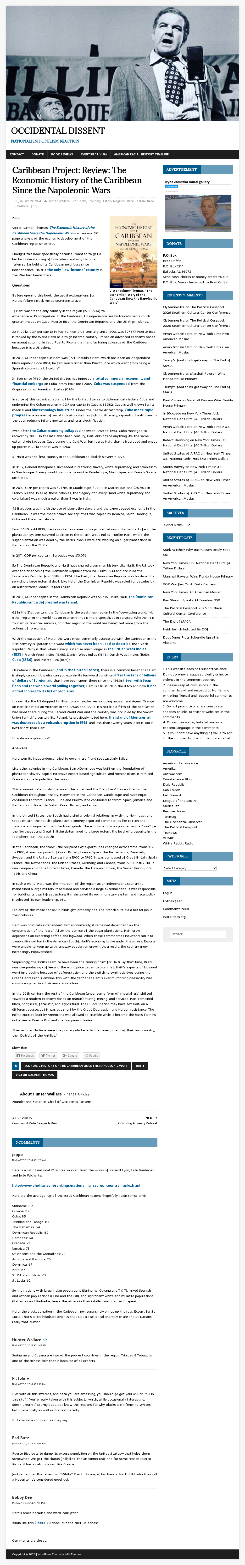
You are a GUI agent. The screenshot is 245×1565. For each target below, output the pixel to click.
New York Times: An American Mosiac (192, 592)
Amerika (169, 768)
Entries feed (172, 901)
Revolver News (174, 811)
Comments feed (176, 908)
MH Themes (73, 1554)
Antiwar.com (172, 774)
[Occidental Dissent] (122, 118)
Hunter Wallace (59, 201)
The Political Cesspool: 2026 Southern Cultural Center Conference (196, 309)
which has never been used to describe (98, 643)
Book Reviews (62, 154)
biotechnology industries (53, 410)
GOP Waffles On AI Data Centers (189, 584)
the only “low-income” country (73, 269)
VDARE (168, 837)
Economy (94, 201)
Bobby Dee (22, 1497)
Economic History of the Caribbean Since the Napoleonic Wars (75, 1066)
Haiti (140, 1066)
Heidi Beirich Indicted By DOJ (185, 629)
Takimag (169, 816)
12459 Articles (78, 1094)
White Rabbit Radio (178, 843)
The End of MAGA (177, 621)
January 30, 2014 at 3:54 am (28, 1384)
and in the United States (77, 670)
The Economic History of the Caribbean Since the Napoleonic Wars (53, 230)
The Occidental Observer (182, 821)
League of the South (179, 800)
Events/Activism (94, 154)
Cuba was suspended (112, 383)
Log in (167, 892)
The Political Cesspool (180, 827)
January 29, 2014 (29, 201)
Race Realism (136, 201)
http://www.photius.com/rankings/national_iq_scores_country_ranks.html (76, 1185)
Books (82, 201)
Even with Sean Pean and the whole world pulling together (81, 683)
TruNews (170, 832)
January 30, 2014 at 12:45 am (29, 1345)
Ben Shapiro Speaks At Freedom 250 (191, 600)
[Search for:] (198, 934)
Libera (40, 1522)
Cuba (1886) (22, 659)
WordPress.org (174, 916)
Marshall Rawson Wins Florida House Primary (194, 376)
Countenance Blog (177, 779)
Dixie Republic (173, 784)
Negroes (119, 201)
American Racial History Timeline (141, 154)
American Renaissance (180, 763)
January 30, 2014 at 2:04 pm (29, 1444)
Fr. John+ (20, 1378)
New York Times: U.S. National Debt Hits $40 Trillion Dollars (192, 416)
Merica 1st (171, 805)
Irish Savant (172, 795)
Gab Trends (171, 790)
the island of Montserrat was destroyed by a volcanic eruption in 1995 (81, 720)
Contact (17, 154)
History (107, 201)
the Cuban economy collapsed (55, 430)
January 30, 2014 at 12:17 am (29, 1160)
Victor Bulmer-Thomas (35, 1075)
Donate (38, 154)
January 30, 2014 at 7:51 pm (28, 1503)
